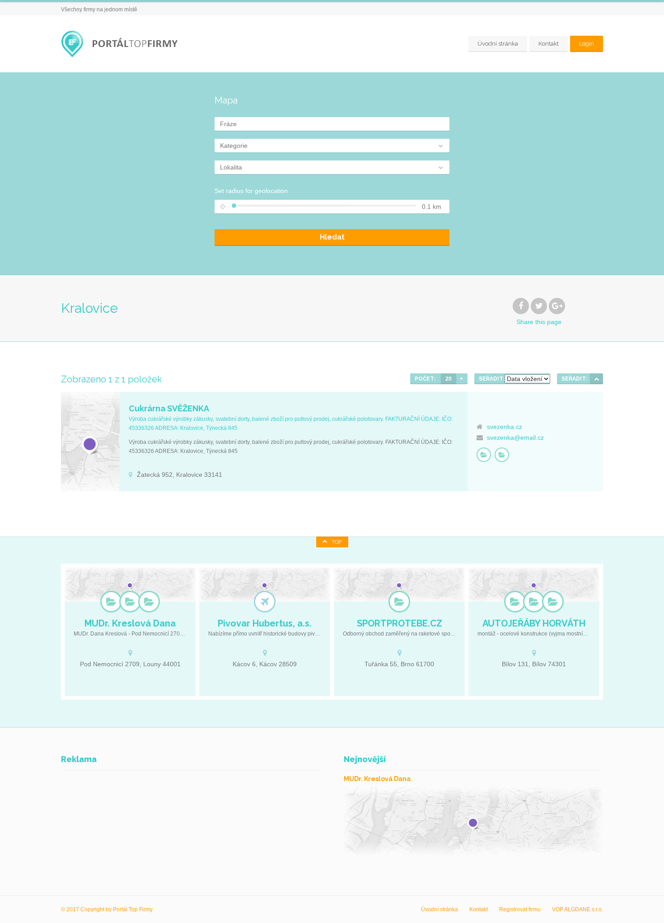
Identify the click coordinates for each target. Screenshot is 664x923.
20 (448, 379)
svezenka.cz (504, 426)
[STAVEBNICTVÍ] (553, 601)
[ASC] (596, 378)
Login (586, 43)
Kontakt (548, 43)
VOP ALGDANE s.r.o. (577, 909)
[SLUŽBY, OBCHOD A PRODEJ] (502, 454)
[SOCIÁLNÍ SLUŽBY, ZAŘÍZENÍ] (130, 601)
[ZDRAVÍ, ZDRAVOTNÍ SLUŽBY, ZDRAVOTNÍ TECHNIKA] (149, 601)
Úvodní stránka (497, 43)
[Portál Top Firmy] (122, 44)
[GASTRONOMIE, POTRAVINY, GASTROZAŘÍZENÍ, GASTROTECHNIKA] (484, 454)
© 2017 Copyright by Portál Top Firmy (107, 909)
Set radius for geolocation (251, 190)
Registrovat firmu (520, 909)
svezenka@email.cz (515, 437)
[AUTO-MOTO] (515, 601)
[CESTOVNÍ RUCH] (265, 601)
